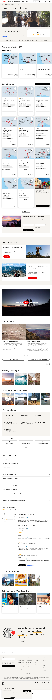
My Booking (20, 658)
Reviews (36, 664)
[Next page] (50, 65)
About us (27, 658)
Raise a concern (37, 667)
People (44, 663)
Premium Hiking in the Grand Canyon (38, 356)
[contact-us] (47, 1)
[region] (17, 693)
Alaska (20, 379)
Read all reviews (22, 565)
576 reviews (42, 34)
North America (13, 4)
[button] (49, 26)
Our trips (11, 40)
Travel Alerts (20, 664)
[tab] (6, 50)
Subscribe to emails (8, 666)
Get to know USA (17, 40)
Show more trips (25, 211)
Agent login (20, 669)
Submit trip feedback (21, 660)
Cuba (34, 579)
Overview (6, 40)
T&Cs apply (9, 663)
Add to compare (7, 140)
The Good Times (29, 660)
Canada (7, 579)
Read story (7, 256)
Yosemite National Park (34, 398)
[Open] (15, 509)
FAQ (35, 662)
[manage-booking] (45, 1)
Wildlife (44, 667)
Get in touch (37, 658)
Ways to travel (17, 1)
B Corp (44, 658)
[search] (35, 2)
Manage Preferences (27, 693)
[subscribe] (50, 1)
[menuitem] (3, 1)
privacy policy (37, 227)
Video (22, 40)
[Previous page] (47, 364)
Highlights (27, 40)
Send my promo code (28, 230)
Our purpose (21, 641)
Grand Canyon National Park (7, 399)
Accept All (27, 691)
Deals (22, 1)
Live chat (36, 660)
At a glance (32, 40)
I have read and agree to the (32, 227)
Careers (27, 664)
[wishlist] (42, 1)
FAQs (36, 40)
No (16, 652)
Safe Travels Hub (21, 662)
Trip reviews (41, 40)
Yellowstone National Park (20, 398)
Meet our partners (32, 277)
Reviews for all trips (30, 565)
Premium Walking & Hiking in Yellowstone (38, 359)
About (26, 1)
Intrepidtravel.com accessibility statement (29, 672)
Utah (34, 379)
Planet (44, 665)
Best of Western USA (14, 359)
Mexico (20, 579)
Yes (12, 652)
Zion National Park (46, 398)
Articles (45, 40)
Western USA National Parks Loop (13, 356)
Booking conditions (21, 667)
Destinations (10, 1)
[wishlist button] (15, 88)
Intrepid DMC (28, 662)
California (8, 379)
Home (3, 4)
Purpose (44, 657)
